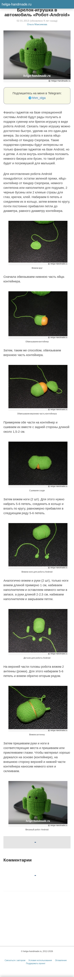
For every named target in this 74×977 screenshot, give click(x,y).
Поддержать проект (35, 963)
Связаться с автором (15, 960)
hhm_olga (39, 98)
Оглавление (61, 960)
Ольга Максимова (37, 24)
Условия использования (40, 960)
